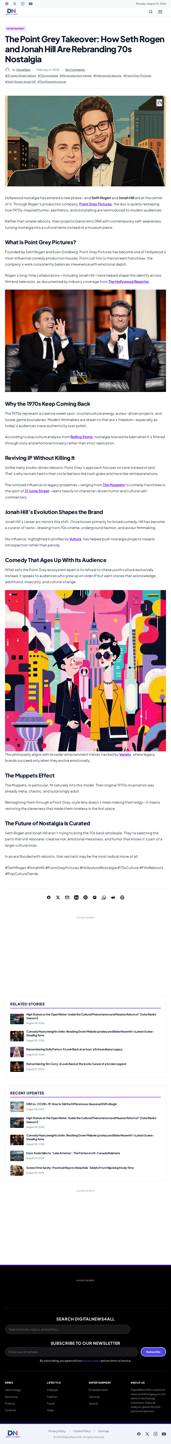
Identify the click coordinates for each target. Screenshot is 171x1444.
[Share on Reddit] (113, 897)
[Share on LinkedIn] (76, 897)
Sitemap (103, 1431)
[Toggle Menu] (160, 12)
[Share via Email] (67, 897)
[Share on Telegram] (95, 897)
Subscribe (153, 1352)
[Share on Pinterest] (85, 897)
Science (10, 1410)
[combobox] (67, 1329)
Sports (93, 1403)
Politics (10, 1403)
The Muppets (114, 485)
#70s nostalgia (48, 75)
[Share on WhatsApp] (104, 897)
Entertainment (15, 28)
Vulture (75, 539)
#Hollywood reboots (107, 75)
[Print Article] (122, 897)
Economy (11, 1396)
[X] (15, 4)
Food (50, 1403)
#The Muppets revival (51, 81)
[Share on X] (58, 897)
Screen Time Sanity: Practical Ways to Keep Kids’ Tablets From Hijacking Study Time (80, 1167)
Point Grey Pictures (95, 204)
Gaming (94, 1396)
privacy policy (91, 1360)
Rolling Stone (81, 437)
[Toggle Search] (150, 11)
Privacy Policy (57, 1431)
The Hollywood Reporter (128, 281)
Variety (125, 754)
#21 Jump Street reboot (20, 75)
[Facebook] (7, 4)
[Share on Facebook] (49, 897)
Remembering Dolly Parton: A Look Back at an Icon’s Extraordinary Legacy (74, 1049)
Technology (13, 1390)
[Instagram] (23, 4)
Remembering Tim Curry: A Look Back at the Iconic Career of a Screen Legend (76, 1064)
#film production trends (76, 75)
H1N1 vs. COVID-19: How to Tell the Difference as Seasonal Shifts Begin (71, 1104)
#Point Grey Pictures (137, 75)
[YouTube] (31, 4)
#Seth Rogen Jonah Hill (20, 81)
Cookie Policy (82, 1431)
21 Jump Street (37, 491)
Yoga (50, 1410)
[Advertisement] (85, 952)
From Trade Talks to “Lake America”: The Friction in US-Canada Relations (73, 1153)
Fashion (52, 1396)
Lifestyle (52, 1390)
